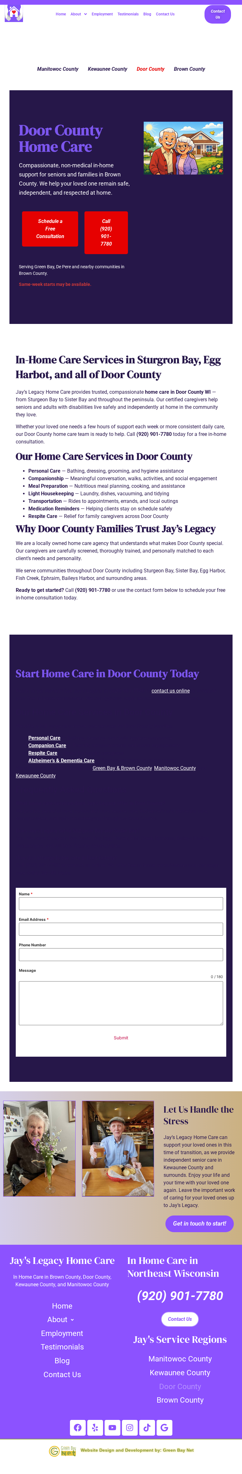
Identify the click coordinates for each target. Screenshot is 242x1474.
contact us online (171, 691)
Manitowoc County (57, 69)
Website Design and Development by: (121, 1450)
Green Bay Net (178, 1450)
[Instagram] (130, 1428)
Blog (147, 14)
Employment (102, 14)
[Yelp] (95, 1428)
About (76, 14)
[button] (79, 14)
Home (61, 14)
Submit (121, 1037)
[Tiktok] (147, 1428)
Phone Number (32, 945)
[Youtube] (112, 1428)
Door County (150, 69)
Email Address (34, 919)
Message (27, 970)
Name (26, 894)
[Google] (164, 1428)
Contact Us (165, 14)
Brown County (189, 69)
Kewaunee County (107, 69)
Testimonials (128, 14)
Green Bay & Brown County (122, 768)
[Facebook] (78, 1428)
